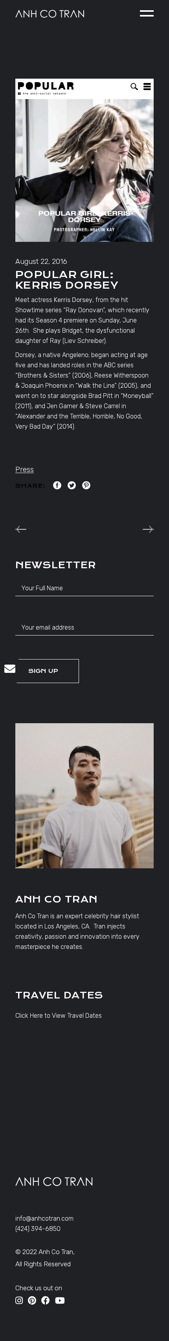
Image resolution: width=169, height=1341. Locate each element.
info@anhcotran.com (44, 1218)
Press (24, 469)
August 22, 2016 (41, 261)
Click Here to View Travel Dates (58, 1015)
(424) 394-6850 (38, 1228)
